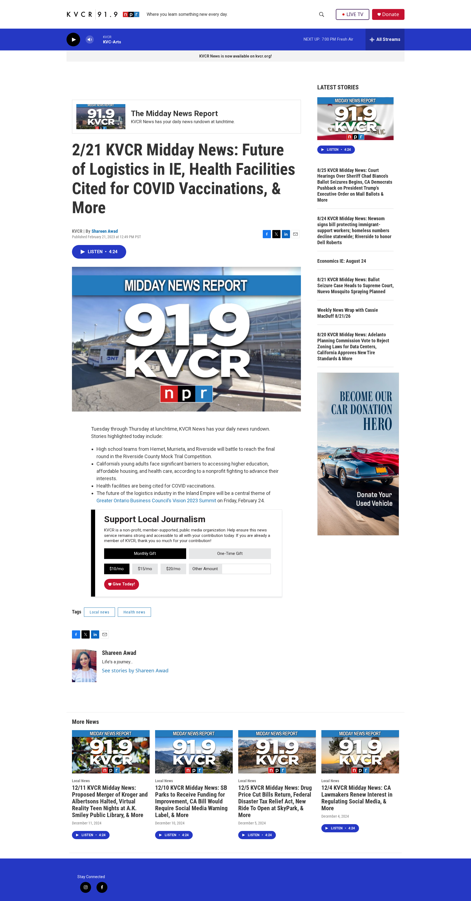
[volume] (89, 40)
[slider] (98, 39)
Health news (134, 612)
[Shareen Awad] (84, 665)
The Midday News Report (174, 113)
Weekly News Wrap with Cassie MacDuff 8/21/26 (347, 313)
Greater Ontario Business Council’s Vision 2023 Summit (156, 500)
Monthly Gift (145, 553)
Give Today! (123, 584)
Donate (390, 14)
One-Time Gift (230, 553)
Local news (99, 612)
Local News (81, 781)
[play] (73, 40)
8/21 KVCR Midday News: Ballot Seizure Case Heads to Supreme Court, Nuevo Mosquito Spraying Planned (355, 285)
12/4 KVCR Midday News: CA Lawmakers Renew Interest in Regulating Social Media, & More (356, 798)
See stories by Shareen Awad (135, 670)
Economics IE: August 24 (341, 261)
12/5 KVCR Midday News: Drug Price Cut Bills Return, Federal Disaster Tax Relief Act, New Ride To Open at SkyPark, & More (275, 801)
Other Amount (205, 568)
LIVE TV (354, 14)
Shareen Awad (105, 231)
